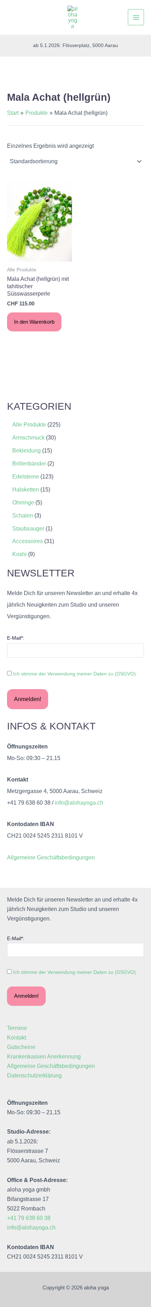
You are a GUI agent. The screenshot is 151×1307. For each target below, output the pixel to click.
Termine (17, 1028)
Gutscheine (21, 1047)
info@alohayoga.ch (79, 802)
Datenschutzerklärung (34, 1075)
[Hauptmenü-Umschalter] (136, 17)
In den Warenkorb (34, 322)
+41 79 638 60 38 (29, 1218)
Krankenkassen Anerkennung (44, 1056)
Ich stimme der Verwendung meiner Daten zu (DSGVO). (75, 673)
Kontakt (16, 1037)
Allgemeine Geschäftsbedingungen (51, 857)
